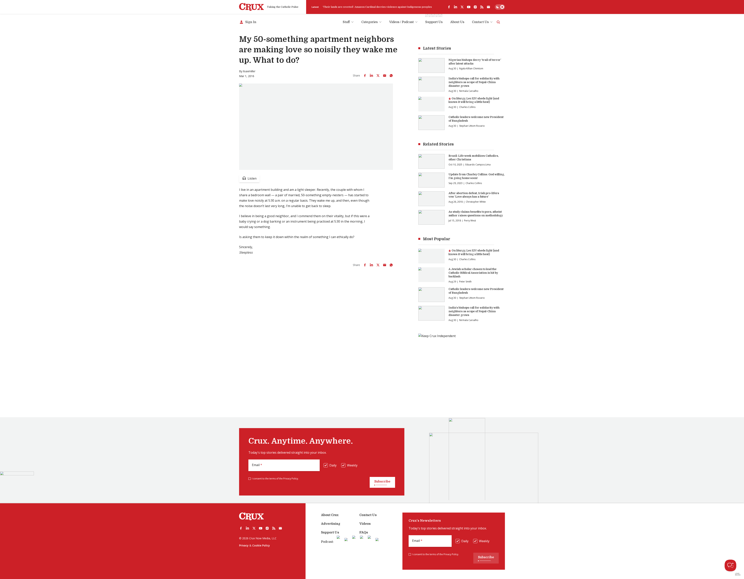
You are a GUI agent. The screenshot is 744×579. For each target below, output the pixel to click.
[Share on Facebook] (365, 75)
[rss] (482, 7)
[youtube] (468, 7)
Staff (346, 22)
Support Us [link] (434, 22)
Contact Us (480, 22)
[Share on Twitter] (378, 75)
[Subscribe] (488, 7)
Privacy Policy (290, 478)
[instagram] (475, 7)
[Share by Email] (384, 75)
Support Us (330, 532)
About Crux (329, 515)
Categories (369, 22)
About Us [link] (457, 22)
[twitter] (462, 7)
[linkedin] (455, 7)
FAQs (363, 532)
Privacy (244, 545)
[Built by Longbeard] (738, 574)
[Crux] (251, 7)
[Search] (498, 22)
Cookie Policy (261, 545)
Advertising (330, 524)
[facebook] (449, 7)
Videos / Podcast (401, 22)
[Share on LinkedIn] (371, 75)
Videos (365, 524)
